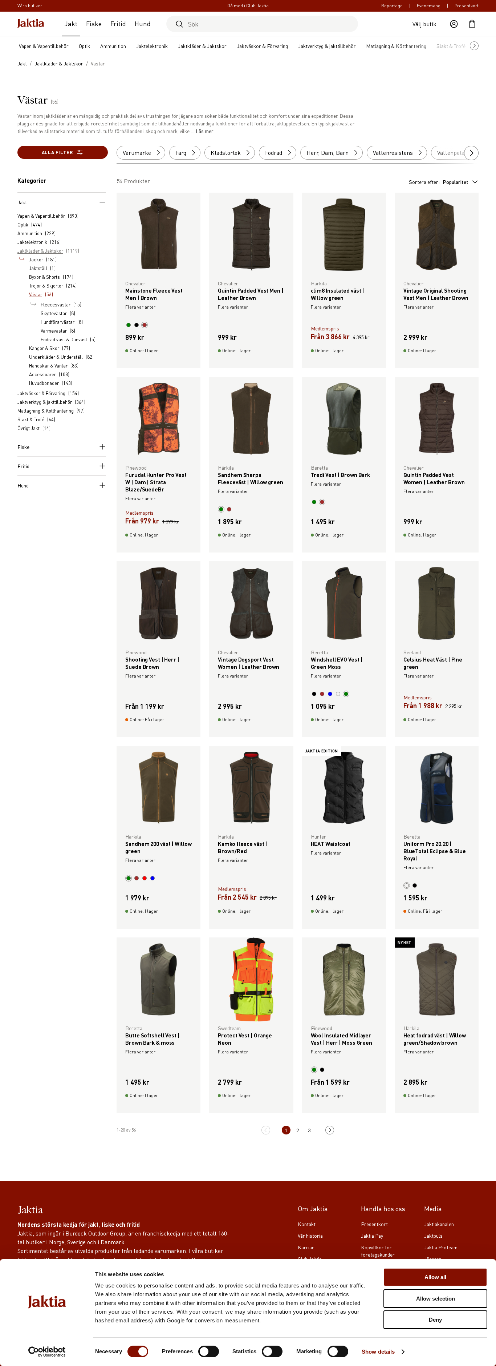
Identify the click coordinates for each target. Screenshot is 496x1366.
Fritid (118, 23)
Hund (143, 23)
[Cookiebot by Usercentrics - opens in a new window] (47, 1351)
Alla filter (57, 152)
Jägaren (433, 1258)
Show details (378, 1352)
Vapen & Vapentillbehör (44, 46)
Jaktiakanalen (439, 1224)
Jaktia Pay (372, 1235)
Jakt (71, 23)
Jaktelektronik (152, 46)
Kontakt (307, 1224)
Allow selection (435, 1298)
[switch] (208, 1351)
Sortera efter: (438, 181)
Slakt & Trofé (450, 46)
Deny (435, 1320)
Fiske (94, 23)
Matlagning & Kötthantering (396, 46)
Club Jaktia (310, 1258)
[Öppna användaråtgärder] (454, 24)
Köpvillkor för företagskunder (378, 1251)
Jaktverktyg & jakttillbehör (327, 46)
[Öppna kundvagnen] (472, 24)
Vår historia (310, 1235)
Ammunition (113, 46)
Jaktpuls (433, 1235)
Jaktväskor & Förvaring (262, 46)
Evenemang (428, 5)
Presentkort (467, 5)
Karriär (306, 1247)
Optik (84, 46)
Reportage (392, 5)
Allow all (435, 1277)
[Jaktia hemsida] (30, 23)
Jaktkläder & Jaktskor (202, 46)
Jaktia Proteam (441, 1247)
